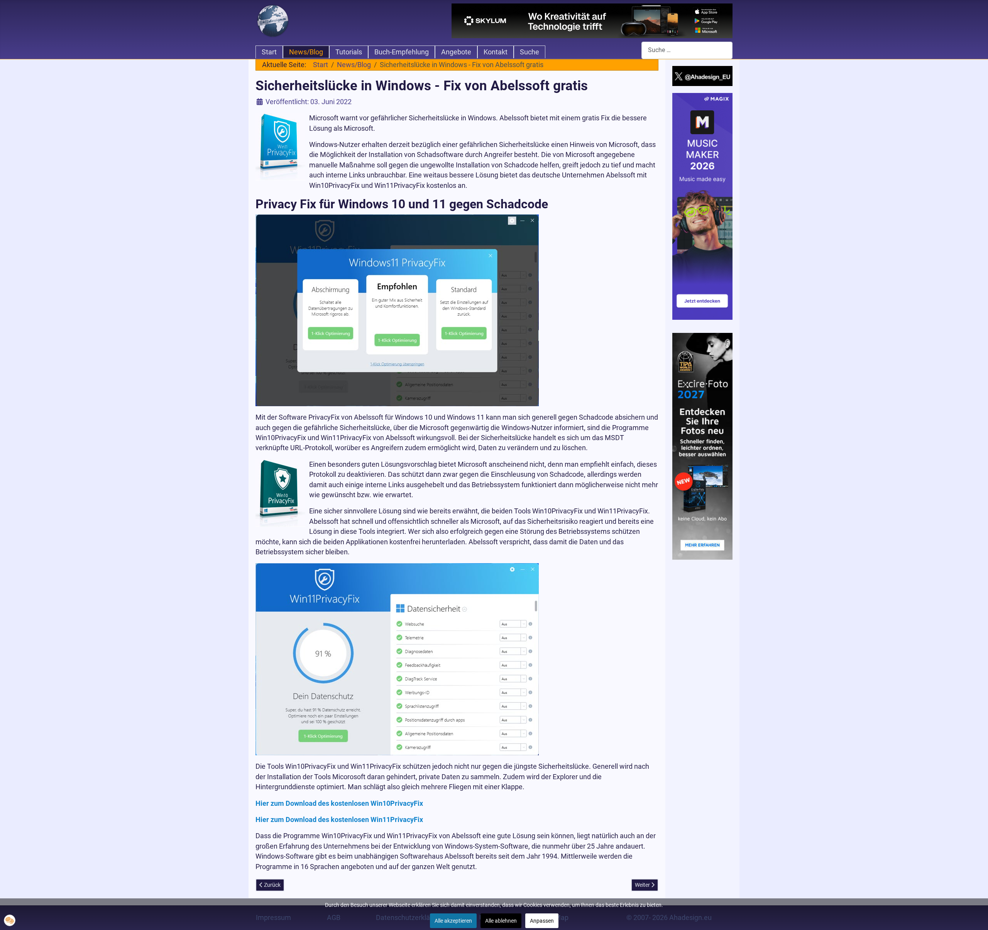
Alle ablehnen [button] (501, 921)
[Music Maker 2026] (702, 206)
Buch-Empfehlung (401, 52)
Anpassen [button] (542, 921)
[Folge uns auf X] (702, 75)
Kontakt (496, 52)
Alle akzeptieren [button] (453, 921)
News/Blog (306, 52)
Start (269, 52)
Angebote (456, 52)
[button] (9, 920)
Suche (529, 52)
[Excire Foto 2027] (702, 445)
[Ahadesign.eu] (272, 20)
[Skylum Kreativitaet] (592, 20)
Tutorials (348, 52)
